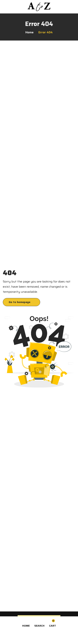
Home (29, 32)
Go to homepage (19, 302)
